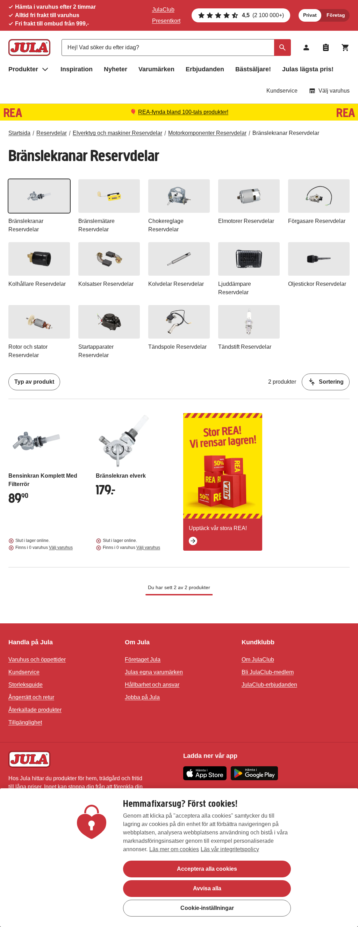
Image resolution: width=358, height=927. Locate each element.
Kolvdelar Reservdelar (176, 284)
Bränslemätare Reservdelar (96, 225)
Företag (336, 15)
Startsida (19, 133)
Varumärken (156, 69)
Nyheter (115, 69)
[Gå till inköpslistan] (325, 47)
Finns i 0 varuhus (44, 547)
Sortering (331, 382)
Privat (310, 15)
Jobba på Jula (142, 697)
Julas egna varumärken (154, 672)
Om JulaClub (258, 659)
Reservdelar (51, 133)
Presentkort (166, 21)
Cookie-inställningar (207, 908)
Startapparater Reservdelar (96, 351)
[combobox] (176, 47)
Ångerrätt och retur (31, 697)
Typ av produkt (34, 382)
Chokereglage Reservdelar (166, 225)
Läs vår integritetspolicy (230, 849)
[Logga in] (306, 47)
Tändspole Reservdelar (177, 347)
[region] (179, 857)
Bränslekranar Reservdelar (285, 133)
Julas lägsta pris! (308, 69)
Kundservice (282, 91)
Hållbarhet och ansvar (152, 685)
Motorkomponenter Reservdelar (207, 133)
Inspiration (76, 69)
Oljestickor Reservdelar (317, 284)
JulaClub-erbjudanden (269, 685)
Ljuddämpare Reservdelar (234, 288)
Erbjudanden (205, 69)
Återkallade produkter (35, 710)
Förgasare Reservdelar (316, 221)
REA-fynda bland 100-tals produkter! (183, 112)
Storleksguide (25, 685)
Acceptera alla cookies (207, 869)
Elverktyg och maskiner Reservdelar (117, 133)
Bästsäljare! (253, 69)
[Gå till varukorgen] (345, 47)
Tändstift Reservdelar (244, 347)
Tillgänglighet (25, 722)
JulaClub (163, 10)
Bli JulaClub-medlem (268, 672)
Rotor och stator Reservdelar (28, 351)
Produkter (23, 69)
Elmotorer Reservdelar (246, 221)
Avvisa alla (207, 888)
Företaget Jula (142, 659)
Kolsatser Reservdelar (106, 284)
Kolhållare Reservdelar (37, 284)
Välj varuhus (334, 91)
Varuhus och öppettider (37, 659)
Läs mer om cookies (174, 849)
